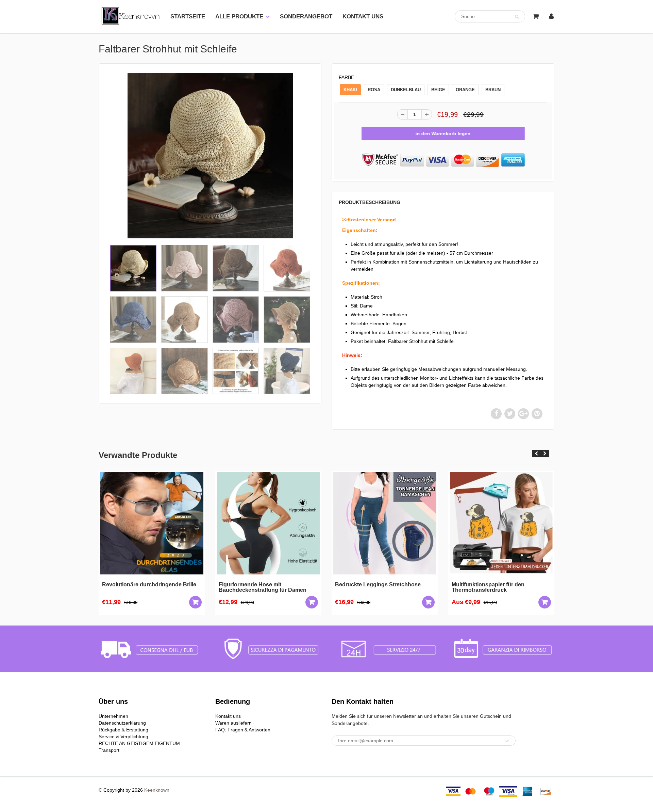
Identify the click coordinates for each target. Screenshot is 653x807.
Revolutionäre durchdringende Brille (149, 584)
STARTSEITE (187, 16)
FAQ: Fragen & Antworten (242, 729)
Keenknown (156, 790)
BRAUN (493, 89)
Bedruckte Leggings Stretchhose (378, 584)
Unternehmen (113, 716)
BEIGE (438, 89)
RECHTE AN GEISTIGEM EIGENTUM (139, 743)
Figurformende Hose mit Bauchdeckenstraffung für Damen (262, 587)
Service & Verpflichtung (123, 736)
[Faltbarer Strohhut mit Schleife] (210, 155)
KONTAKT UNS (362, 16)
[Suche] (517, 16)
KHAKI (350, 89)
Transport (109, 750)
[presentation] (536, 453)
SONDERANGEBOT (306, 16)
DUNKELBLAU (406, 89)
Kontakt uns (228, 716)
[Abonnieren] (507, 740)
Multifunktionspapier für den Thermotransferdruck (488, 587)
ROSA (374, 89)
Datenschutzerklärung (122, 723)
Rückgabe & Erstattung (123, 729)
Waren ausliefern (233, 723)
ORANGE (465, 89)
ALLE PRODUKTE (239, 16)
